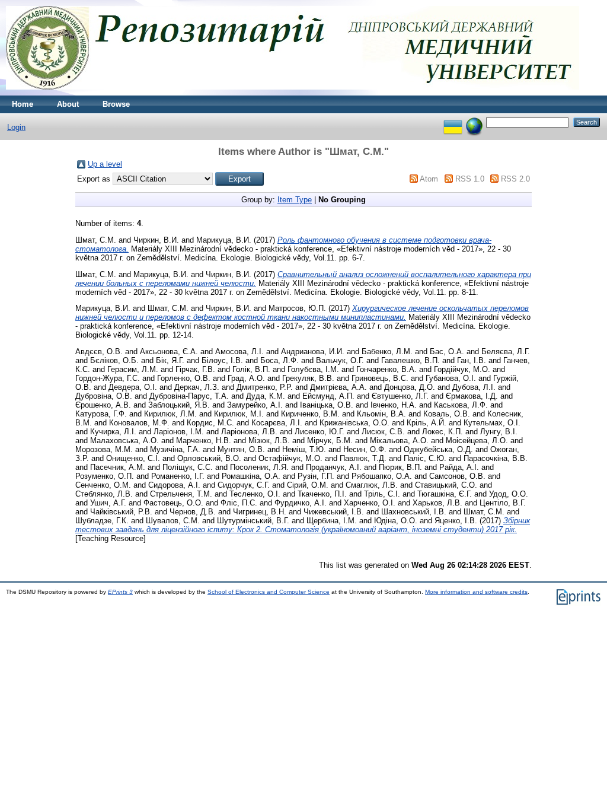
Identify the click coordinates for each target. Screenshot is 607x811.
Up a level (105, 164)
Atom (429, 178)
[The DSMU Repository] (292, 92)
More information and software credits (476, 592)
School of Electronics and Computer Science (268, 592)
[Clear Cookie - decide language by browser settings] (474, 121)
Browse (116, 104)
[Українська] (452, 121)
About (68, 104)
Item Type (294, 199)
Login (16, 127)
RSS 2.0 (515, 178)
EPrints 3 (120, 592)
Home (22, 104)
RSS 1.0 (469, 178)
